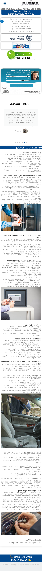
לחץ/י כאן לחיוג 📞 (21, 557)
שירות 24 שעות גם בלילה (21, 14)
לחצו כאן (30, 539)
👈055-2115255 (21, 560)
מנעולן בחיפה (13, 542)
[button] (5, 3)
